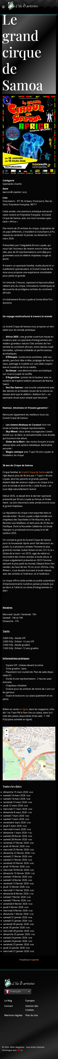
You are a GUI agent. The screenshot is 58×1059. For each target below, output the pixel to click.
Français (15, 991)
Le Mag (8, 1000)
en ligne (23, 709)
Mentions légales (13, 1015)
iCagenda (34, 960)
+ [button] (6, 730)
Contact (8, 1005)
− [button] (6, 734)
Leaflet (30, 779)
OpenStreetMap (40, 779)
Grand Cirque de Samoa (33, 472)
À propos (30, 1000)
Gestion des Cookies (31, 1007)
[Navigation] (3, 7)
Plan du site (31, 1015)
